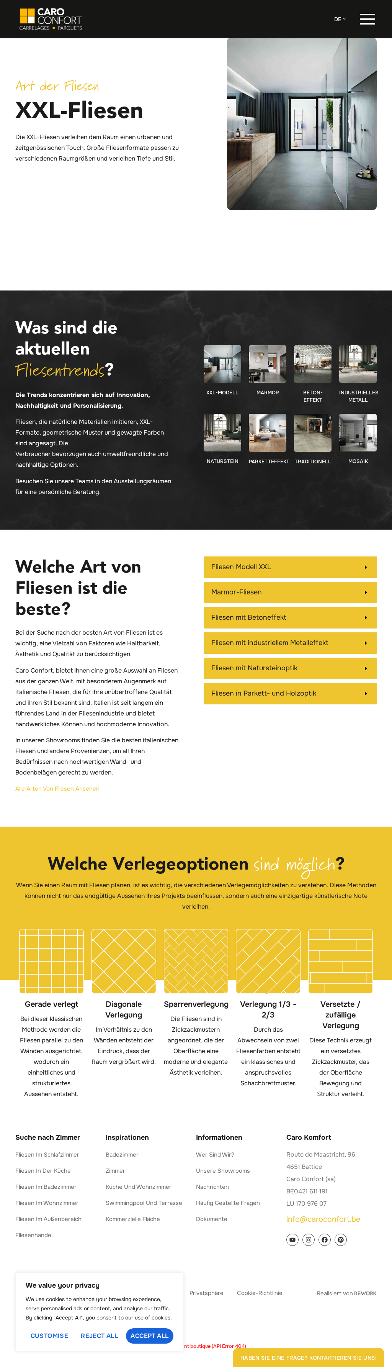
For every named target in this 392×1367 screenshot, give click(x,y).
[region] (99, 1312)
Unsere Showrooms (223, 1171)
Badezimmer (122, 1155)
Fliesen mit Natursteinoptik (254, 668)
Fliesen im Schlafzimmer (47, 1155)
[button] (290, 567)
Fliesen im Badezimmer (46, 1187)
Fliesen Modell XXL (241, 567)
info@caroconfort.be (323, 1219)
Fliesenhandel (33, 1235)
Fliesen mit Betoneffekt (248, 617)
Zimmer (115, 1171)
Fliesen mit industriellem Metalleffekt (269, 642)
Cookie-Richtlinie (260, 1293)
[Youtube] (292, 1240)
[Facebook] (324, 1240)
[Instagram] (308, 1240)
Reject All (99, 1336)
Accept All (149, 1336)
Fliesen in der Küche (43, 1171)
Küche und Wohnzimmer (139, 1187)
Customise (50, 1336)
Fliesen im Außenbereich (48, 1219)
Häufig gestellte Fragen (228, 1203)
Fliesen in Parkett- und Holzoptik (263, 693)
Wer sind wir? (215, 1155)
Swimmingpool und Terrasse (144, 1203)
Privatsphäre (206, 1293)
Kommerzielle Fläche (133, 1219)
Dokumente (211, 1219)
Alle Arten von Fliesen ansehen (57, 789)
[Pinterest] (341, 1240)
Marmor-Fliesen (236, 592)
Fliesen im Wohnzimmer (46, 1203)
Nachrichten (212, 1187)
